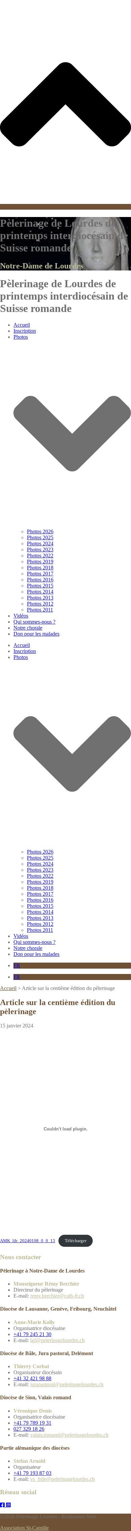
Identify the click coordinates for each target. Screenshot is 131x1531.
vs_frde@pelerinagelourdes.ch (62, 1479)
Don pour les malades (36, 634)
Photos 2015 (40, 585)
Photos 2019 (40, 561)
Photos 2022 (40, 555)
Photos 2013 (40, 597)
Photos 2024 (40, 543)
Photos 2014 (40, 591)
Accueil (21, 325)
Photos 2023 (40, 549)
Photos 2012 (40, 604)
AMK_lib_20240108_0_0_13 (27, 1240)
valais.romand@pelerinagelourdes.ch (69, 1435)
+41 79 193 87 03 (32, 1473)
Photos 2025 (40, 537)
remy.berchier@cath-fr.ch (57, 1296)
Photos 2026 (40, 531)
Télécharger (75, 1240)
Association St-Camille (24, 1528)
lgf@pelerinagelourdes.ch (57, 1340)
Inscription (24, 331)
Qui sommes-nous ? (34, 622)
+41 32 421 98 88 (32, 1378)
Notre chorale (27, 628)
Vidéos (20, 616)
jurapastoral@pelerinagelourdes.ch (66, 1384)
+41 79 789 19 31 (32, 1423)
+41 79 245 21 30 (32, 1334)
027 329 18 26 (28, 1429)
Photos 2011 (40, 610)
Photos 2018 (40, 567)
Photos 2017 (40, 573)
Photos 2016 (40, 579)
